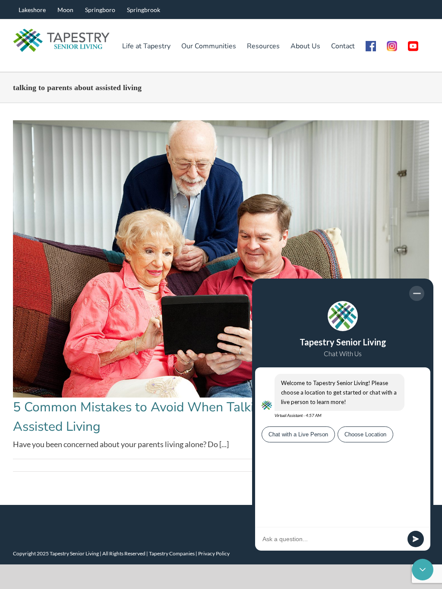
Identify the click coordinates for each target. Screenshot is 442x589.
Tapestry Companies (172, 553)
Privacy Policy (214, 553)
